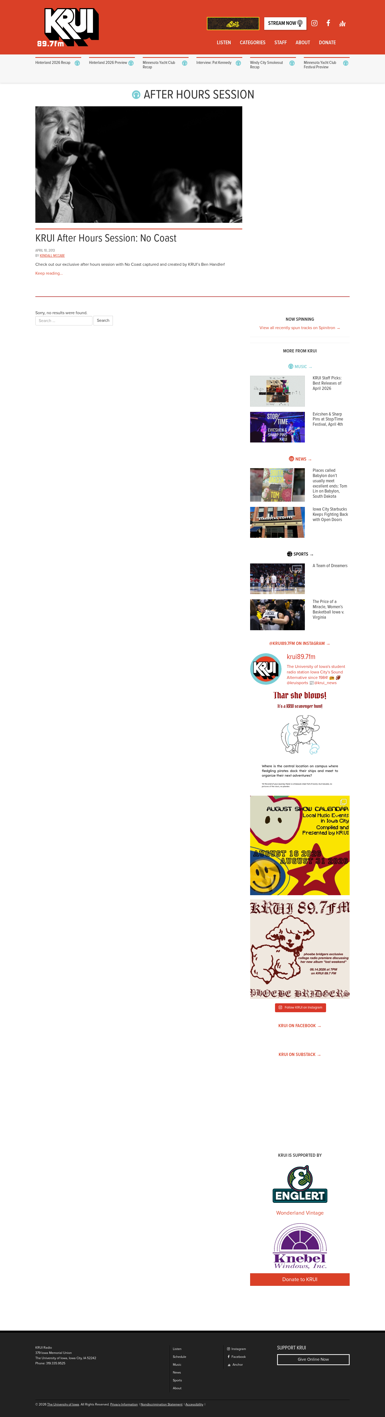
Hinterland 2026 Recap (52, 62)
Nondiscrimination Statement (162, 1405)
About (303, 43)
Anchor (237, 1365)
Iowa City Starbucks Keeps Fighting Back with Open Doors (330, 514)
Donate (327, 43)
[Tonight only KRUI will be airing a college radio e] (300, 949)
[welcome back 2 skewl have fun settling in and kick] (300, 845)
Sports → (304, 554)
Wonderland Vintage (300, 1213)
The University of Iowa (63, 1405)
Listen (224, 43)
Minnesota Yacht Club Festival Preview (320, 65)
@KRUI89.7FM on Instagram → (300, 644)
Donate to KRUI (299, 1279)
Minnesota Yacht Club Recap (159, 65)
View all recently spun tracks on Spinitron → (300, 327)
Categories (253, 43)
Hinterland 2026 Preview (108, 62)
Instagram (238, 1349)
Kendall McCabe (52, 255)
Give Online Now (313, 1359)
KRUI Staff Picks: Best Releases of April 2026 (327, 383)
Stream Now (282, 23)
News (177, 1373)
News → (303, 459)
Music (177, 1365)
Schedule (179, 1357)
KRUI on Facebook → (300, 1026)
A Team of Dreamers (330, 566)
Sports (177, 1380)
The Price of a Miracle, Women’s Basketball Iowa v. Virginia (328, 609)
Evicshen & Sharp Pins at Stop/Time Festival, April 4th (328, 419)
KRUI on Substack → (300, 1055)
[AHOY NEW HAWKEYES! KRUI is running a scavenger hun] (300, 741)
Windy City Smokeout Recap (266, 65)
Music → (304, 367)
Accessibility (194, 1405)
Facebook (238, 1357)
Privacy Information (124, 1405)
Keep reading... (49, 273)
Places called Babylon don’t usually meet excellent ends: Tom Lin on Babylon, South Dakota (330, 484)
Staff (280, 43)
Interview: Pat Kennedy (214, 62)
